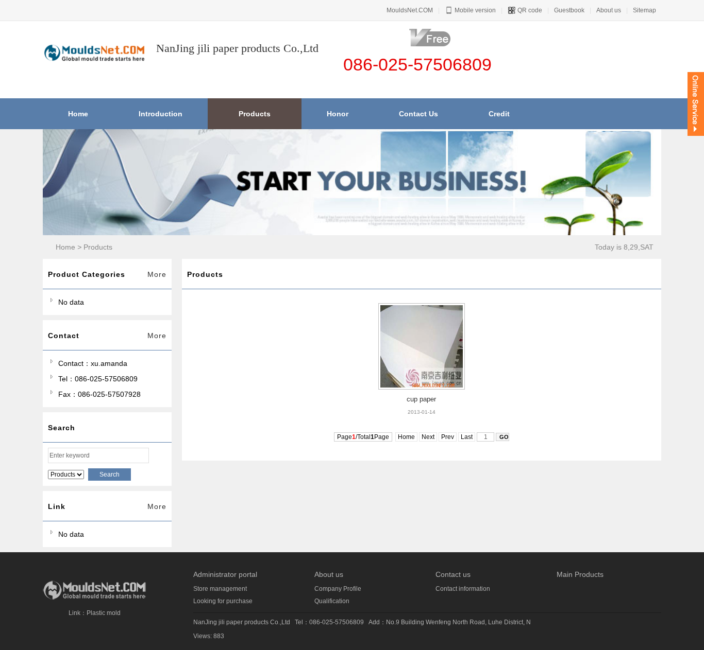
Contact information (462, 588)
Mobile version (474, 10)
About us (608, 10)
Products (97, 247)
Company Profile (337, 588)
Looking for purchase (223, 601)
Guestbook (569, 10)
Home (65, 247)
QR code (529, 10)
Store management (220, 588)
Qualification (331, 601)
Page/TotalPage (363, 437)
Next (428, 437)
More (156, 274)
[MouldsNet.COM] (94, 598)
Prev (448, 437)
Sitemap (644, 10)
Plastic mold (104, 613)
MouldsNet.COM (410, 10)
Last (466, 437)
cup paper (421, 399)
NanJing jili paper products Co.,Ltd (241, 622)
